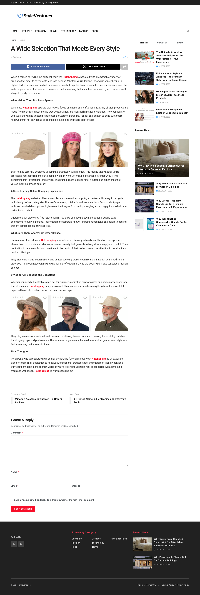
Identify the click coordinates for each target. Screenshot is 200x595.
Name (15, 471)
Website (76, 486)
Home (14, 31)
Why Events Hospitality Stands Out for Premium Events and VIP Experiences (171, 204)
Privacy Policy (52, 3)
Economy (40, 31)
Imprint (14, 3)
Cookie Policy (38, 3)
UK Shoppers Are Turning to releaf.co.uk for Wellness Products (171, 95)
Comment (17, 432)
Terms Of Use (25, 3)
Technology (68, 31)
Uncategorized (119, 538)
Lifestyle (26, 31)
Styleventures (25, 585)
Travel (54, 31)
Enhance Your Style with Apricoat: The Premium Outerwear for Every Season (171, 76)
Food (95, 31)
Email (15, 485)
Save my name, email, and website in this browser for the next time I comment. (54, 500)
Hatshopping (70, 77)
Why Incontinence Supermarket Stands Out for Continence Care (171, 222)
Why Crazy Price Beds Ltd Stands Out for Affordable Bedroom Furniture (168, 542)
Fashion (83, 31)
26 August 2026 (146, 174)
